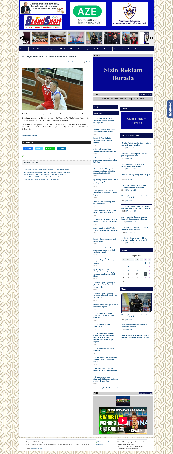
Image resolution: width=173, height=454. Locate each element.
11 (128, 270)
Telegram (61, 148)
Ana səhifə (23, 49)
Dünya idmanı (53, 49)
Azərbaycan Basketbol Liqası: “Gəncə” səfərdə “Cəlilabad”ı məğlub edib (46, 169)
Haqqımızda (132, 49)
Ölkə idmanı (41, 49)
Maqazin (117, 49)
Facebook (27, 148)
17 (123, 274)
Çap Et (88, 62)
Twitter (38, 148)
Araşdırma (107, 49)
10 (123, 270)
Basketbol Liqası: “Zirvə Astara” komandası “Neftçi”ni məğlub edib (45, 174)
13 (137, 270)
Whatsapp (49, 148)
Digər (124, 49)
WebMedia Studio (36, 448)
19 (132, 274)
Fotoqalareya (97, 49)
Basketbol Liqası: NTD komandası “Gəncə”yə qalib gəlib (41, 177)
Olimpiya (87, 49)
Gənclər (32, 49)
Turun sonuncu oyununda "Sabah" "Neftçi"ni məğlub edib (42, 179)
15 (145, 270)
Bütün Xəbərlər (145, 94)
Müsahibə (63, 49)
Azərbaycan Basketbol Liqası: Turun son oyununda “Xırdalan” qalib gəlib (47, 172)
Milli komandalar (75, 49)
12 (132, 270)
